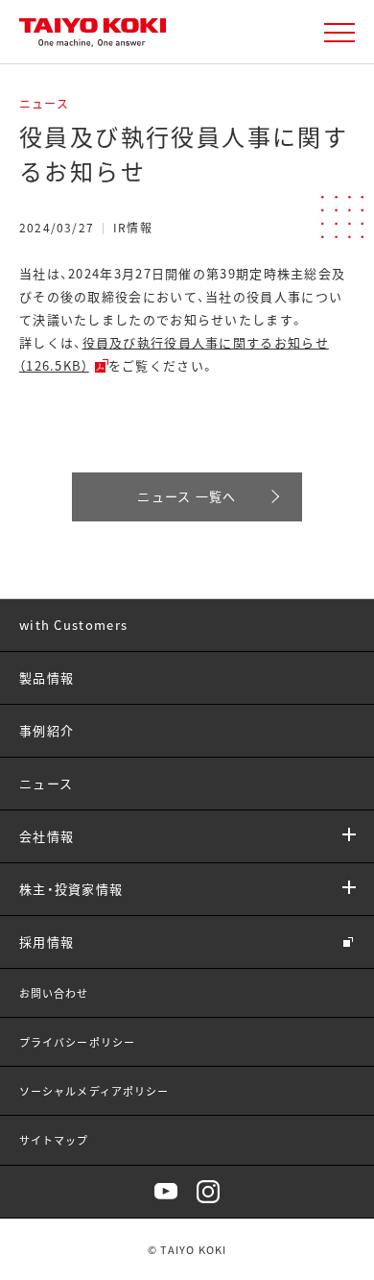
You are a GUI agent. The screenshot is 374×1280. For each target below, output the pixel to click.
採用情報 (46, 941)
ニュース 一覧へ (186, 496)
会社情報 (46, 836)
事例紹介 (46, 730)
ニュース (46, 783)
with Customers (73, 625)
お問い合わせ (54, 993)
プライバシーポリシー (77, 1042)
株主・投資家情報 (71, 889)
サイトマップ (54, 1139)
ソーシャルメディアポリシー (94, 1091)
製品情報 (46, 677)
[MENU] (339, 33)
